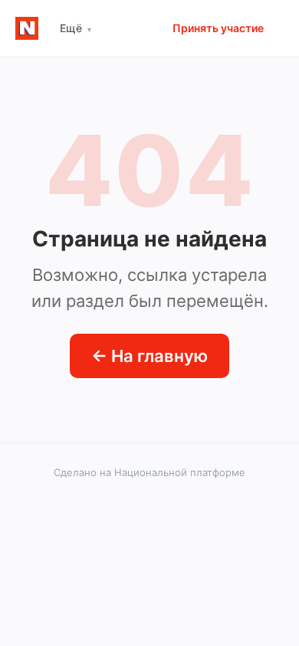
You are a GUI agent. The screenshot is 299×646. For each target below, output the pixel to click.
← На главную (149, 356)
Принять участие (218, 27)
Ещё (75, 27)
